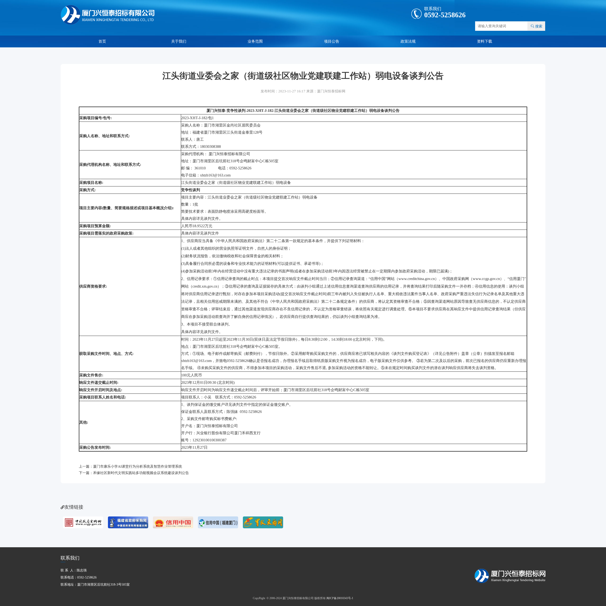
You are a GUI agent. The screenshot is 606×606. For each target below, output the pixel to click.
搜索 (536, 26)
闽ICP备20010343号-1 (339, 598)
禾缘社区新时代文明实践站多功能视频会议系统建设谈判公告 (141, 473)
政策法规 (408, 41)
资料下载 (484, 41)
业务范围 (255, 41)
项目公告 (331, 41)
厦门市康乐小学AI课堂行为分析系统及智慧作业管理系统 (137, 466)
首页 (102, 41)
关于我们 (178, 41)
